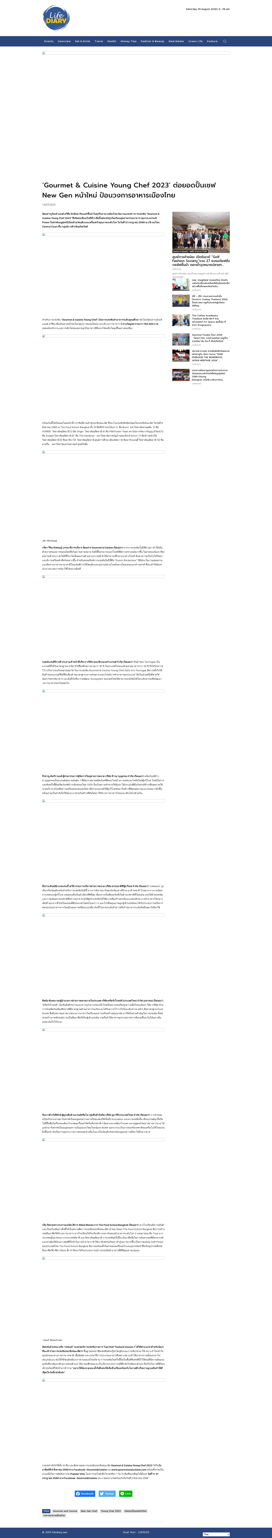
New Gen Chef (89, 1511)
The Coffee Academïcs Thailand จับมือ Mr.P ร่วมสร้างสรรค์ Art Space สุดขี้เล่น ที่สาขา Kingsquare (209, 320)
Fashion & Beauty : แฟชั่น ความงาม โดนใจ (190, 251)
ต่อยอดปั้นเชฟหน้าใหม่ (135, 1511)
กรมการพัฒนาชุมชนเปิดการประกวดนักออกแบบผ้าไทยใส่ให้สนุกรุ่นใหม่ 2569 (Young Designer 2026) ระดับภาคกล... (210, 375)
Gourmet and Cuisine (65, 1511)
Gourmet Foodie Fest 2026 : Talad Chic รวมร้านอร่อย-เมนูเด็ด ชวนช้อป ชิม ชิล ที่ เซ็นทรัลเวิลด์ (210, 338)
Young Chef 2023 (111, 1511)
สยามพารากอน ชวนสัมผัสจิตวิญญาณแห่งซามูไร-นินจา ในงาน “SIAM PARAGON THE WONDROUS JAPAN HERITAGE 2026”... (211, 355)
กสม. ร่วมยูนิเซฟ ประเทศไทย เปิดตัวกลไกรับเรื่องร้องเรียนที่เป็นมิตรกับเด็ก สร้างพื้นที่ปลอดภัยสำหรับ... (211, 283)
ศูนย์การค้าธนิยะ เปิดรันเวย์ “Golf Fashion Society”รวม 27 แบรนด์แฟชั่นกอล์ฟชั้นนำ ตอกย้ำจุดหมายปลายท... (201, 260)
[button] (225, 41)
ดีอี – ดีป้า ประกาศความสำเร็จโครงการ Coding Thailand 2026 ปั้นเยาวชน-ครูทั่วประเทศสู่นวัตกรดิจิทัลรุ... (209, 301)
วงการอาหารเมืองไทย (54, 1515)
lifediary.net (60, 1532)
